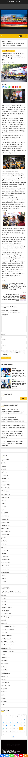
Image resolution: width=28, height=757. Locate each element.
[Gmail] (11, 87)
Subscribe (26, 36)
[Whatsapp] (9, 87)
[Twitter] (6, 87)
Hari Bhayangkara (6, 617)
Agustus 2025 (5, 497)
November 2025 (5, 488)
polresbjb (5, 62)
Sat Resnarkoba (5, 673)
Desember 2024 (5, 522)
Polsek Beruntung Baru (7, 645)
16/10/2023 (12, 62)
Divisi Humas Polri (6, 614)
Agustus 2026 (5, 460)
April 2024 (4, 547)
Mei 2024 (3, 544)
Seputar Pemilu (5, 50)
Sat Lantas (4, 667)
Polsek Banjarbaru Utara (8, 642)
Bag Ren (3, 601)
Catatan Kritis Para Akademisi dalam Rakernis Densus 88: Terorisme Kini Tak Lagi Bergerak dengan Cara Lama (19, 374)
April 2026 (4, 472)
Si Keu (3, 695)
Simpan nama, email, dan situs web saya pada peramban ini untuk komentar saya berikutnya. (14, 352)
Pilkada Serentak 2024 (7, 629)
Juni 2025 (4, 503)
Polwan (3, 654)
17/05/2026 (15, 388)
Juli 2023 (3, 575)
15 (21, 725)
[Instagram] (17, 87)
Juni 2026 (4, 466)
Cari (23, 398)
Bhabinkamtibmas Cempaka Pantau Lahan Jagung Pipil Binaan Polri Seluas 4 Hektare (13, 426)
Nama (3, 334)
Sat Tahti (3, 679)
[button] (1, 36)
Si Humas (13, 50)
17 (3, 728)
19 (10, 728)
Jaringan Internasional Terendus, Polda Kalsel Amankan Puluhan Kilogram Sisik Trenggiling (12, 443)
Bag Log (3, 595)
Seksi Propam (5, 682)
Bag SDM (3, 604)
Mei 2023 (3, 581)
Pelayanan (4, 623)
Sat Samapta (4, 676)
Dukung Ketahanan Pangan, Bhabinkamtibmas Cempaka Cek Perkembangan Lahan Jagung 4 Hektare (12, 419)
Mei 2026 (3, 469)
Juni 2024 (4, 541)
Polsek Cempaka (5, 648)
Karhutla (3, 620)
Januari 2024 (4, 556)
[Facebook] (3, 87)
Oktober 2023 (5, 566)
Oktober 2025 (5, 491)
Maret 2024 (4, 550)
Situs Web (4, 345)
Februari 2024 (5, 553)
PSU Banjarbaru (5, 657)
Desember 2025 (5, 485)
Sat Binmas (4, 660)
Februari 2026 (5, 478)
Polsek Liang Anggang (7, 651)
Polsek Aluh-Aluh (6, 639)
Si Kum (3, 698)
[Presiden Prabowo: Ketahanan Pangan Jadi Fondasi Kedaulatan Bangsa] (6, 383)
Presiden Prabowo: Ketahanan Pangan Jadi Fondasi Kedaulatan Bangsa (19, 384)
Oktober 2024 (5, 528)
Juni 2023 (4, 578)
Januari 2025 (4, 519)
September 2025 (5, 494)
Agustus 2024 (5, 535)
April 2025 (4, 510)
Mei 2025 (3, 506)
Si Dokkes (4, 688)
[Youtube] (14, 87)
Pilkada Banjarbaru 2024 (8, 626)
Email (3, 340)
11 (6, 725)
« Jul (13, 736)
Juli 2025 (3, 500)
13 (14, 725)
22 (21, 728)
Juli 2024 (3, 538)
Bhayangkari (5, 610)
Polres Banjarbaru (6, 635)
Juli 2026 (3, 463)
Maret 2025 (4, 513)
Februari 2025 (5, 516)
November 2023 (5, 563)
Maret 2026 (4, 475)
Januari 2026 (4, 481)
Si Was (3, 704)
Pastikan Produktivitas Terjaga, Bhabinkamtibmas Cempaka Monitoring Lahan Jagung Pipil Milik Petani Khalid (12, 411)
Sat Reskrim (4, 670)
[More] (20, 87)
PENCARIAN (6, 394)
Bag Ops (3, 598)
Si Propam (4, 701)
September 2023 (5, 569)
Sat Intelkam (4, 664)
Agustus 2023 (5, 572)
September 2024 (5, 531)
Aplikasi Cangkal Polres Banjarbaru (11, 592)
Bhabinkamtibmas (6, 607)
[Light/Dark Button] (20, 36)
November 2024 (5, 525)
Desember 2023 (5, 559)
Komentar (4, 314)
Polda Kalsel (4, 632)
